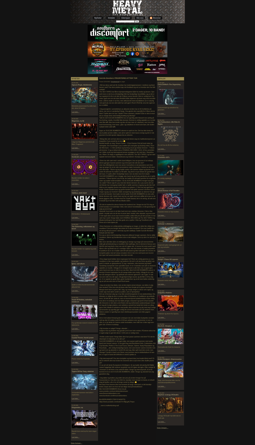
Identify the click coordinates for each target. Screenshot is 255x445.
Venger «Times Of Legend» (168, 259)
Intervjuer (125, 18)
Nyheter (98, 18)
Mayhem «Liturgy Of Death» (168, 395)
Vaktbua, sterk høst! (79, 193)
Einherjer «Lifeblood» (166, 224)
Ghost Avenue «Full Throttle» (169, 190)
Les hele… (75, 112)
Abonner (157, 18)
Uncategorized (115, 81)
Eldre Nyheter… (76, 443)
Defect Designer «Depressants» (170, 359)
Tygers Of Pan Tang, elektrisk (83, 371)
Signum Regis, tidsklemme (82, 85)
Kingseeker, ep (77, 407)
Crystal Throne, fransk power (83, 338)
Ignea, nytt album (78, 264)
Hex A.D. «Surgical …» (166, 326)
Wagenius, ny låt (78, 121)
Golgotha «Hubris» (165, 293)
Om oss (140, 18)
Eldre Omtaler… (162, 428)
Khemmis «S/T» (164, 157)
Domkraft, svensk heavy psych (83, 157)
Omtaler (111, 18)
